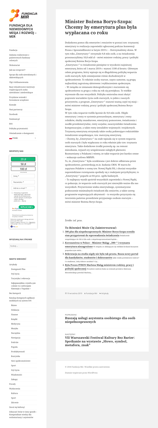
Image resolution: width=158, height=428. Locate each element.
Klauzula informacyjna (25, 224)
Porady (12, 384)
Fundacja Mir (91, 293)
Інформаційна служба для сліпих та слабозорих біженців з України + (23, 286)
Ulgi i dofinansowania (18, 82)
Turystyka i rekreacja (20, 278)
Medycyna (15, 324)
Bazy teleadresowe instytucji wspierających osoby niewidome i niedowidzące (22, 90)
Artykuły (13, 264)
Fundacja (13, 50)
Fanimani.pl (14, 119)
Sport (13, 365)
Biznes (14, 305)
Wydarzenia (14, 388)
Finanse (14, 314)
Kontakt (12, 104)
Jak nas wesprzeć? (17, 70)
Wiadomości (16, 374)
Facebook (13, 114)
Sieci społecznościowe (20, 361)
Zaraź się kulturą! (17, 407)
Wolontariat (14, 65)
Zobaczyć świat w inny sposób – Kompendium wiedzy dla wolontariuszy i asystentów (23, 415)
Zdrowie (15, 402)
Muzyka (14, 328)
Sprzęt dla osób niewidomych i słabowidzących (22, 76)
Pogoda (14, 347)
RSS (11, 123)
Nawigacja (15, 337)
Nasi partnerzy (15, 109)
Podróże (14, 342)
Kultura (14, 393)
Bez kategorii (15, 293)
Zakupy (14, 379)
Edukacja (15, 310)
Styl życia (15, 274)
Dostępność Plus (18, 269)
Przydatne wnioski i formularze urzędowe (19, 98)
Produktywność (18, 351)
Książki (14, 319)
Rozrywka (15, 356)
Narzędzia (15, 333)
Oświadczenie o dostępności (21, 133)
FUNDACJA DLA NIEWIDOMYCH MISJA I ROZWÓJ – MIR (23, 31)
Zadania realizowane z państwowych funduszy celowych (19, 58)
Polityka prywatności (18, 128)
